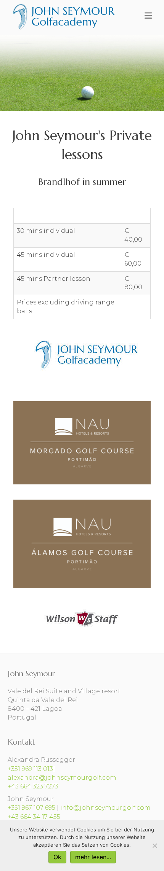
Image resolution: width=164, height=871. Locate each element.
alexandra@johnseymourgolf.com (62, 777)
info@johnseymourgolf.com (105, 807)
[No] (154, 845)
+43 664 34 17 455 (34, 816)
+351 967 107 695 (31, 807)
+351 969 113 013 (30, 768)
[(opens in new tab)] (82, 618)
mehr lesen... (93, 857)
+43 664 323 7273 (33, 786)
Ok (57, 857)
